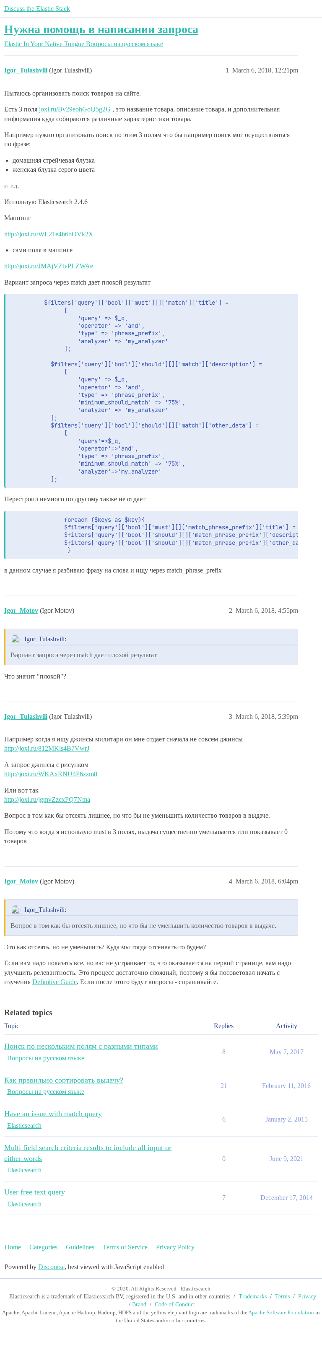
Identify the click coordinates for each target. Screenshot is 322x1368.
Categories (43, 1247)
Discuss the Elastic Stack (37, 8)
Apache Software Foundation (281, 1312)
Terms (282, 1296)
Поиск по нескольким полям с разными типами (81, 1046)
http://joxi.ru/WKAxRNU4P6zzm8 (50, 773)
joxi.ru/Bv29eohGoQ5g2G (75, 109)
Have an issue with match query (53, 1113)
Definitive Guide (54, 981)
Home (13, 1247)
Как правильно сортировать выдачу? (63, 1080)
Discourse (51, 1266)
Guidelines (80, 1247)
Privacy (307, 1296)
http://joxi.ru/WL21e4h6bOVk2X (48, 234)
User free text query (34, 1192)
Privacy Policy (175, 1247)
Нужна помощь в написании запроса (101, 29)
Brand (139, 1304)
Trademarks (253, 1296)
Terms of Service (125, 1247)
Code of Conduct (175, 1304)
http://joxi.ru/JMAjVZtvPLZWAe (48, 265)
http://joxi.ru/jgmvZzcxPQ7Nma (47, 799)
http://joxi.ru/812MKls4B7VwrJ (46, 748)
